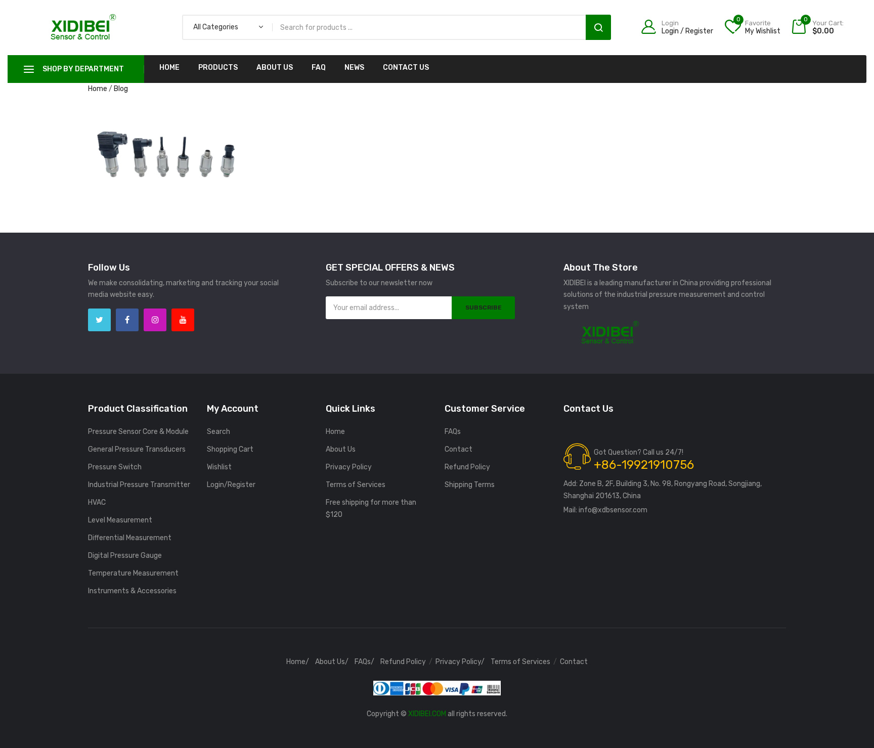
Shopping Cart (230, 449)
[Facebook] (127, 320)
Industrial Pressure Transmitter (139, 484)
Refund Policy (467, 467)
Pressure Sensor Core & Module (138, 431)
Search (598, 27)
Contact (458, 449)
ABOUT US (274, 67)
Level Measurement (120, 520)
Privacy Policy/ (460, 662)
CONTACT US (406, 67)
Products (218, 67)
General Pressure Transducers (137, 449)
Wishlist (219, 467)
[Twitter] (99, 320)
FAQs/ (364, 662)
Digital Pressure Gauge (125, 555)
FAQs (453, 431)
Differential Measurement (129, 538)
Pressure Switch (115, 467)
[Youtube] (182, 320)
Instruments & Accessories (132, 591)
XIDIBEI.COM (427, 714)
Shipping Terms (470, 484)
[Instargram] (155, 320)
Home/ (297, 662)
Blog (121, 88)
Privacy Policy (349, 467)
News (354, 67)
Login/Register (231, 484)
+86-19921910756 (644, 465)
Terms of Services (355, 484)
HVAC (97, 502)
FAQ (319, 67)
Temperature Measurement (133, 573)
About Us (341, 449)
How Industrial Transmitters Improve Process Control (169, 132)
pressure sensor (209, 145)
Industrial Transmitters (142, 145)
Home (169, 67)
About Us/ (331, 662)
